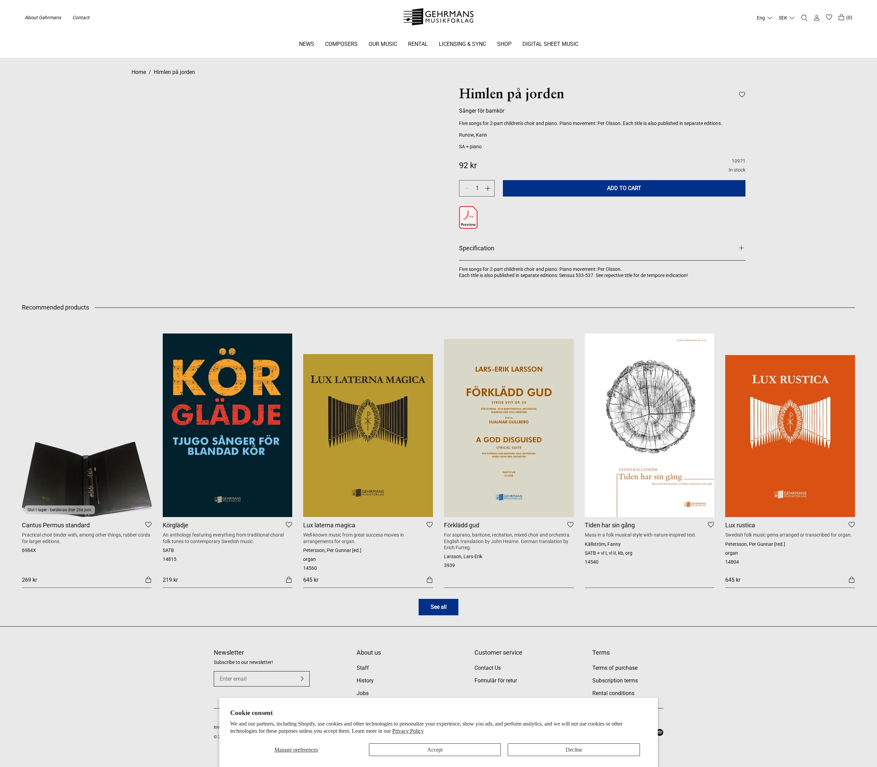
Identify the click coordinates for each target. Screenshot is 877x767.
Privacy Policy (408, 731)
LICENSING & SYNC (462, 44)
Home (139, 72)
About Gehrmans (43, 17)
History (365, 680)
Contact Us (487, 668)
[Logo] (439, 17)
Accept (435, 750)
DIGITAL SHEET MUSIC (550, 44)
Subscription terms (615, 680)
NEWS (306, 44)
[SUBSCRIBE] (302, 678)
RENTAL (418, 44)
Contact (80, 17)
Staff (363, 668)
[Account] (816, 17)
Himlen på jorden (174, 72)
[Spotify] (659, 732)
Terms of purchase (615, 668)
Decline (574, 750)
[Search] (804, 18)
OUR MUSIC (383, 44)
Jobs (363, 693)
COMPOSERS (341, 44)
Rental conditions (613, 693)
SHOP (504, 44)
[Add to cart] (148, 579)
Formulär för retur (495, 680)
